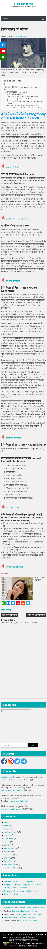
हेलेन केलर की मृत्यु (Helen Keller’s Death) (21, 99)
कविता (6, 842)
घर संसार (7, 851)
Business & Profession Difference (31, 908)
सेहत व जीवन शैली (10, 868)
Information (9, 822)
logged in (16, 622)
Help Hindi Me (23, 4)
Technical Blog (10, 832)
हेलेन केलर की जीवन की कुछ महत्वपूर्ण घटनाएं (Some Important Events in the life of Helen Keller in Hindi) (24, 107)
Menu (5, 18)
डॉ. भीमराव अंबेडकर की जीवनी (17, 219)
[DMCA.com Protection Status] (9, 943)
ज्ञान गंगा (7, 858)
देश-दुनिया (8, 861)
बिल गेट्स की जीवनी (13, 508)
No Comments (20, 36)
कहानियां (7, 845)
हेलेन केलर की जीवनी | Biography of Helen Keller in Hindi (22, 88)
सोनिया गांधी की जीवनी (14, 567)
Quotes (7, 829)
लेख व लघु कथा (10, 864)
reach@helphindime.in (18, 801)
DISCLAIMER (32, 946)
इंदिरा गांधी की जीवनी (13, 438)
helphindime (9, 908)
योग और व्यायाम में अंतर (26, 917)
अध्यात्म (7, 835)
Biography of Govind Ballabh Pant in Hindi (21, 891)
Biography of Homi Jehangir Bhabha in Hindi (22, 884)
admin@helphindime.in (11, 790)
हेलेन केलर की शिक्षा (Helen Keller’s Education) (22, 97)
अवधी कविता (8, 838)
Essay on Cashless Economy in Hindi (19, 881)
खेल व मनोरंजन (10, 848)
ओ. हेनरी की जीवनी (13, 281)
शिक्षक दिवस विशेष (11, 894)
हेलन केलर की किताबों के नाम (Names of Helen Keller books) (24, 102)
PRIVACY (22, 946)
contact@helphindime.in (11, 809)
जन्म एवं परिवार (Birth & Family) (17, 92)
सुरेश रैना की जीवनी (9, 615)
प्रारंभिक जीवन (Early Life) (15, 94)
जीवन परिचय (6, 610)
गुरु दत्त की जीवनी (12, 167)
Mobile (7, 825)
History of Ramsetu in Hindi (15, 888)
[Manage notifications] (5, 944)
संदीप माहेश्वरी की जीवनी (36, 615)
